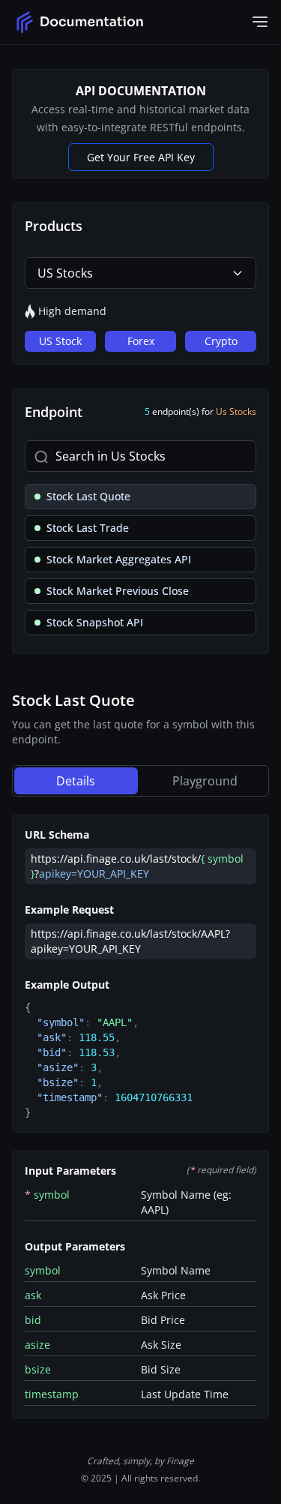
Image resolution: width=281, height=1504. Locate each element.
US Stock (60, 341)
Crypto (221, 341)
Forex (140, 341)
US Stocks (65, 273)
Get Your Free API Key (141, 157)
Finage (180, 1460)
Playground (205, 781)
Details (75, 781)
